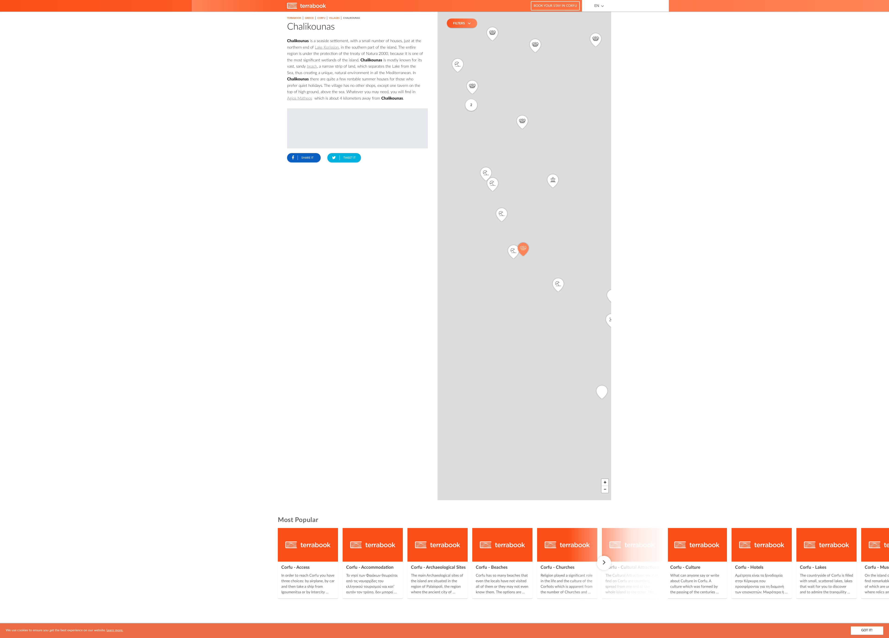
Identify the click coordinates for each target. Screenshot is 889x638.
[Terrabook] (306, 7)
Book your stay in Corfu (555, 5)
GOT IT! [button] (867, 630)
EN (596, 6)
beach (312, 66)
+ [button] (605, 482)
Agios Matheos (299, 98)
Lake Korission (327, 47)
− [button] (605, 489)
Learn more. (114, 630)
